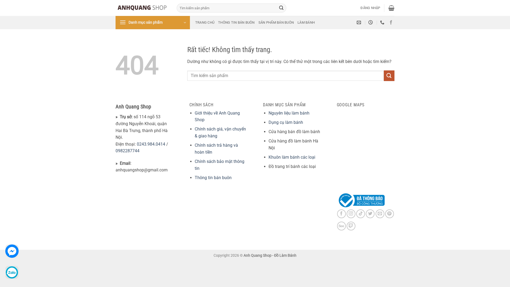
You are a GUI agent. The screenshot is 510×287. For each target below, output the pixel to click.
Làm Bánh (306, 22)
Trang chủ (204, 22)
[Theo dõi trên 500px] (341, 226)
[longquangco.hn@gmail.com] (359, 22)
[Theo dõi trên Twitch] (351, 226)
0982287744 (127, 150)
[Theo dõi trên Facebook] (391, 22)
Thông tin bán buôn (236, 22)
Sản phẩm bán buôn (276, 22)
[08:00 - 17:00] (371, 22)
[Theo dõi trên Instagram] (351, 213)
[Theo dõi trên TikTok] (360, 213)
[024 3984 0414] (383, 22)
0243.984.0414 (151, 144)
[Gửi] (281, 7)
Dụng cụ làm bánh (286, 122)
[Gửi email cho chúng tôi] (380, 213)
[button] (370, 8)
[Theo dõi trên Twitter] (370, 213)
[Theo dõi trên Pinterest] (389, 213)
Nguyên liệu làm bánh (289, 113)
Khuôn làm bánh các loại (292, 157)
